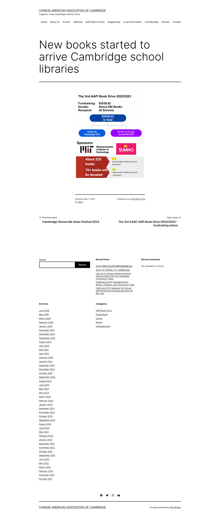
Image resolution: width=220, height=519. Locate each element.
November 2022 (47, 447)
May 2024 (44, 389)
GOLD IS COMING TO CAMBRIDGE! (113, 270)
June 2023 (44, 428)
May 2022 (44, 463)
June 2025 (44, 346)
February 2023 (46, 436)
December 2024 (47, 365)
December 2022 (47, 444)
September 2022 (47, 455)
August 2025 (45, 342)
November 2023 (47, 412)
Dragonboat (114, 22)
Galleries (78, 22)
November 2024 (47, 369)
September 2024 (47, 377)
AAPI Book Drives (95, 22)
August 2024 (45, 381)
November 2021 (46, 475)
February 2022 (46, 471)
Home (44, 22)
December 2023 (47, 408)
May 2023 (44, 432)
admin (80, 202)
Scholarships (152, 22)
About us (55, 22)
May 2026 (44, 314)
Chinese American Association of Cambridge (72, 10)
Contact (176, 22)
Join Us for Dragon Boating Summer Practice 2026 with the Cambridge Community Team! (113, 276)
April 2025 (44, 353)
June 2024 (44, 385)
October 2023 (46, 416)
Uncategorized (103, 326)
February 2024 (46, 400)
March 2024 (45, 396)
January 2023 (45, 440)
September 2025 (47, 338)
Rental (99, 322)
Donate (165, 22)
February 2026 (46, 322)
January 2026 (45, 326)
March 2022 (45, 467)
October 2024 (46, 373)
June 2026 (44, 310)
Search (42, 259)
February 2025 (46, 357)
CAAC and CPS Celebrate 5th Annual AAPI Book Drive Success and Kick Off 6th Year (114, 291)
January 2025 (45, 361)
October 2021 (45, 479)
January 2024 (45, 404)
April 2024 (44, 393)
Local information (132, 22)
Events (66, 22)
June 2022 (44, 459)
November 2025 (47, 334)
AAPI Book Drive (138, 199)
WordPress (175, 507)
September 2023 (47, 420)
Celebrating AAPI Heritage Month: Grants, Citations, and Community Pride (115, 283)
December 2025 (47, 330)
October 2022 (46, 451)
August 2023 (45, 424)
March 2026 (45, 318)
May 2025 (44, 350)
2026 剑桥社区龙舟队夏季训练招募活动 (114, 266)
